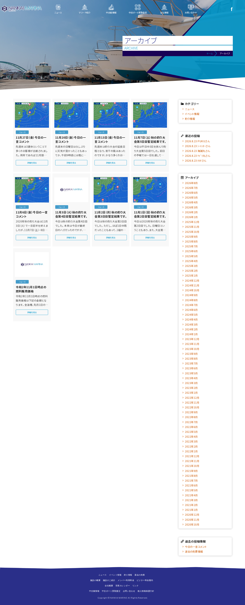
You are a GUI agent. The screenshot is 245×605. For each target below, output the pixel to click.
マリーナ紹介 (84, 12)
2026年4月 (191, 202)
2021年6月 (191, 485)
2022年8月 (191, 417)
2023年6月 (191, 368)
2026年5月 (191, 197)
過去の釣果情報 (194, 551)
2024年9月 (191, 295)
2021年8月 (191, 475)
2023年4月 (191, 378)
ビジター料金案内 (145, 580)
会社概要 (109, 585)
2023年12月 (192, 339)
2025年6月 (191, 251)
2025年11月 (192, 226)
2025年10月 (192, 231)
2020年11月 (192, 519)
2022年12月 (192, 397)
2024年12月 (192, 280)
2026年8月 (191, 183)
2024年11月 (192, 285)
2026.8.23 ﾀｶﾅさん (195, 160)
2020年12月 (192, 514)
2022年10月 (192, 407)
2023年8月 (191, 358)
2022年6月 (191, 427)
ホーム (209, 53)
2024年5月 (191, 314)
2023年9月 (191, 353)
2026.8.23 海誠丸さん (197, 150)
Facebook (231, 9)
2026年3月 (191, 207)
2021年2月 (191, 505)
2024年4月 (191, 319)
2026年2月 (191, 212)
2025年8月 (191, 241)
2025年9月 (191, 236)
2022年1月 (191, 451)
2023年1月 (191, 392)
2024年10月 (192, 290)
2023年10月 (192, 348)
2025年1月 (191, 275)
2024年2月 (191, 329)
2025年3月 (191, 265)
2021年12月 (192, 456)
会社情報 (164, 12)
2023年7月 (191, 363)
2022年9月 (191, 412)
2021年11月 (192, 461)
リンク (135, 585)
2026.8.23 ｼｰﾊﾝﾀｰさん (197, 146)
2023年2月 (191, 387)
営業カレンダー (123, 585)
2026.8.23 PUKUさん (197, 141)
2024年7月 (191, 305)
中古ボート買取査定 (138, 12)
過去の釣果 (140, 575)
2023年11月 (192, 343)
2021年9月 (191, 470)
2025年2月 (191, 270)
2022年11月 (192, 402)
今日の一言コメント (196, 546)
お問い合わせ (191, 12)
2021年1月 (191, 509)
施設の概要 (95, 580)
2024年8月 (191, 300)
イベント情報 (192, 114)
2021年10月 (192, 465)
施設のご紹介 (109, 580)
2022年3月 (191, 441)
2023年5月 (191, 373)
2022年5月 (191, 431)
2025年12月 (192, 221)
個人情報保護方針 (146, 591)
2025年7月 (191, 246)
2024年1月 (191, 334)
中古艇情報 (111, 12)
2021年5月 (191, 490)
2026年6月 (191, 192)
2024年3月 (191, 324)
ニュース (58, 12)
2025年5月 (191, 256)
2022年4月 (191, 436)
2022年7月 (191, 422)
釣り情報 (190, 118)
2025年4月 (191, 261)
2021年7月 (191, 480)
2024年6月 (191, 309)
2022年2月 (191, 446)
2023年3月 (191, 383)
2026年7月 (191, 187)
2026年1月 (191, 217)
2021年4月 (191, 495)
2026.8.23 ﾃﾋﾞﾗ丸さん (197, 155)
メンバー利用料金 (126, 580)
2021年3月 (191, 500)
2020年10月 (192, 524)
